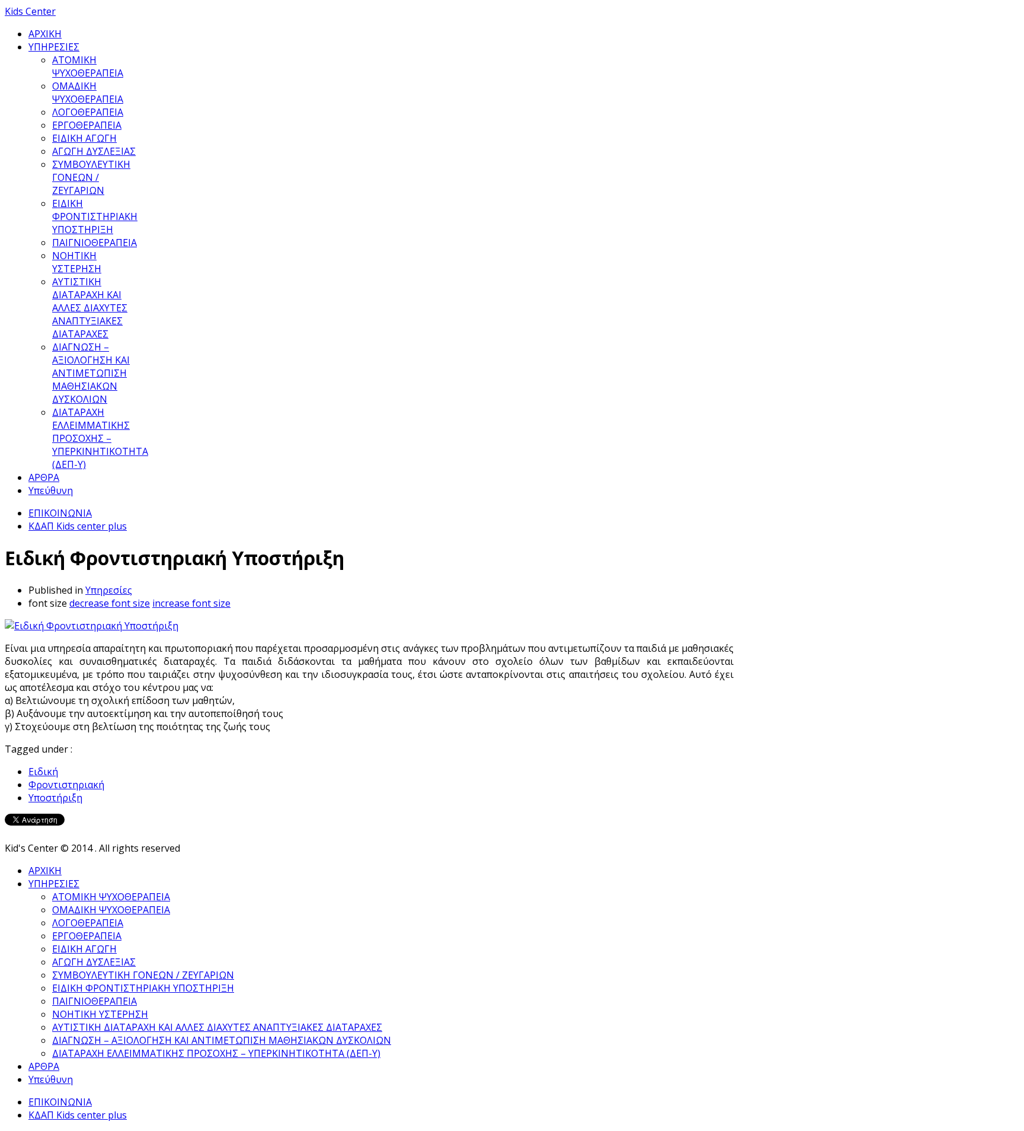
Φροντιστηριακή (66, 784)
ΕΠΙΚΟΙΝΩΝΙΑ (60, 513)
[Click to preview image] (91, 625)
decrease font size (109, 603)
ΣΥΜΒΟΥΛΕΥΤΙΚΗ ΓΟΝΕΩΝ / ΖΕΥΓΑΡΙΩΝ (91, 177)
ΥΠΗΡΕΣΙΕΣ (53, 46)
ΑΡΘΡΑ (43, 477)
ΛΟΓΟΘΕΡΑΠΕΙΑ (87, 112)
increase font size (191, 603)
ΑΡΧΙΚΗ (45, 33)
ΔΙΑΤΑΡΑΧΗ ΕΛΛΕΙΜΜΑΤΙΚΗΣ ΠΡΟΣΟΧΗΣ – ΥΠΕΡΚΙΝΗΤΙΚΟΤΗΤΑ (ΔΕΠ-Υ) (100, 438)
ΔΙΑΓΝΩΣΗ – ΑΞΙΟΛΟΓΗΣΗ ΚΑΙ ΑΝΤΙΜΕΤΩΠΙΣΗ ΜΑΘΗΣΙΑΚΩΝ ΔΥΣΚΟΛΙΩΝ (91, 373)
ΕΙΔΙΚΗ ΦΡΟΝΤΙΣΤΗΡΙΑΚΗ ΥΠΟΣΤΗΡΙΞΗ (94, 216)
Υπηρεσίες (108, 590)
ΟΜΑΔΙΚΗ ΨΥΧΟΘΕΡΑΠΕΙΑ (87, 92)
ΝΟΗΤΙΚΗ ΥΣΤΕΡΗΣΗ (76, 262)
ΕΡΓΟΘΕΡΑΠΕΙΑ (86, 125)
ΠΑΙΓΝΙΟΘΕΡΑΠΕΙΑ (94, 242)
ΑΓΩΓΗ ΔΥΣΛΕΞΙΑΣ (94, 151)
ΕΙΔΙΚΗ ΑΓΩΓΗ (84, 138)
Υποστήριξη (55, 797)
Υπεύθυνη (50, 490)
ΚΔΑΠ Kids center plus (77, 526)
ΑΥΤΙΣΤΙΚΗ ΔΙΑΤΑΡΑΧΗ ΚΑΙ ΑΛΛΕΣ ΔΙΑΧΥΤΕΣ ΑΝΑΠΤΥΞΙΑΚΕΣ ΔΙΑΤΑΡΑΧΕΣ (89, 307)
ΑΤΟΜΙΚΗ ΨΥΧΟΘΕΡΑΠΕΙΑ (87, 66)
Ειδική (43, 771)
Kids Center (30, 11)
